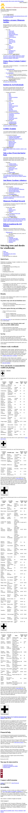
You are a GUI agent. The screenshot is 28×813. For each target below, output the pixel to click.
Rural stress (11, 146)
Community (6, 124)
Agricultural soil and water (14, 213)
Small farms (11, 119)
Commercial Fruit (12, 121)
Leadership (11, 46)
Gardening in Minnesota (14, 188)
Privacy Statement (19, 810)
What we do (11, 30)
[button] (15, 17)
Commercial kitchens (13, 165)
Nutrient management (13, 105)
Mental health (12, 143)
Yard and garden (9, 186)
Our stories (8, 49)
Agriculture (5, 80)
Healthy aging (12, 141)
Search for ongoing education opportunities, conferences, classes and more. (18, 71)
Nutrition (8, 171)
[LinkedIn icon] (4, 784)
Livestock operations (13, 97)
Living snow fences (6, 319)
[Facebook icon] (1, 784)
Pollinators (11, 211)
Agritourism (11, 114)
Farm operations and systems (12, 112)
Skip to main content (13, 1)
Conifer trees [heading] (3, 630)
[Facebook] (14, 772)
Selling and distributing (11, 166)
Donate (10, 43)
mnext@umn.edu (15, 783)
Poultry (10, 98)
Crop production (9, 101)
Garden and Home (7, 173)
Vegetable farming (13, 123)
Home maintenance (10, 193)
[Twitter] (14, 774)
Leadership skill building (14, 137)
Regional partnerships (13, 34)
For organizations (9, 73)
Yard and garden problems (14, 191)
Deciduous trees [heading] (4, 494)
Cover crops (11, 103)
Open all (2, 370)
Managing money (12, 142)
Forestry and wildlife (10, 207)
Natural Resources (7, 195)
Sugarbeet (11, 109)
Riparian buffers (6, 767)
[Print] (14, 770)
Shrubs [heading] (2, 375)
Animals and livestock (10, 92)
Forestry (10, 208)
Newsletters (11, 51)
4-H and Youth (6, 217)
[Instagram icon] (3, 784)
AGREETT (11, 35)
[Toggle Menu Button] (1, 12)
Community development (11, 135)
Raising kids (11, 145)
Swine (10, 99)
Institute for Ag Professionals (13, 85)
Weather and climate (10, 214)
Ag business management (14, 113)
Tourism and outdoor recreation (15, 138)
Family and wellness (10, 140)
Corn (10, 102)
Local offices (11, 32)
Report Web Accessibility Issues (7, 810)
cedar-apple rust (19, 478)
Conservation (9, 212)
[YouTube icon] (2, 784)
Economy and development (14, 136)
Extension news (12, 50)
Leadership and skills (13, 238)
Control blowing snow (8, 764)
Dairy (10, 94)
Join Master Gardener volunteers (15, 180)
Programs (11, 48)
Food (4, 147)
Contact (7, 44)
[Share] (14, 777)
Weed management (13, 110)
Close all (8, 370)
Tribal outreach (12, 33)
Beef (10, 93)
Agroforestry (11, 115)
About (4, 14)
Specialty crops (9, 120)
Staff (10, 45)
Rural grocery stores (13, 168)
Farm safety (11, 117)
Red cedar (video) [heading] (4, 714)
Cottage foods (12, 167)
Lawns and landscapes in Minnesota (16, 189)
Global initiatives (12, 37)
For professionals (9, 76)
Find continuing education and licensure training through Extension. (17, 78)
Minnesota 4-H (9, 232)
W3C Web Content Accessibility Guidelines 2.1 (13, 791)
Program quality (12, 240)
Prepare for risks (12, 216)
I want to (8, 38)
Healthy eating (12, 172)
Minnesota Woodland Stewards (14, 201)
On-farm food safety (13, 118)
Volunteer (11, 39)
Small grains (11, 107)
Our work (8, 29)
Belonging (11, 237)
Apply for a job (12, 42)
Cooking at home (12, 163)
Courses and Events (7, 54)
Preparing (8, 162)
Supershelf (11, 169)
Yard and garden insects (14, 190)
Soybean (10, 108)
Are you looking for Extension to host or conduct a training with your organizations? (18, 75)
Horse (10, 96)
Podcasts (10, 53)
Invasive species (12, 209)
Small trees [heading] (3, 447)
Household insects (13, 194)
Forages (10, 104)
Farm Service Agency (19, 742)
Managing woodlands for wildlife (10, 766)
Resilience (11, 242)
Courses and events (10, 69)
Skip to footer (21, 1)
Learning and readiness (14, 239)
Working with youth (10, 236)
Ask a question (12, 40)
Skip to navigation (5, 1)
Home (4, 251)
